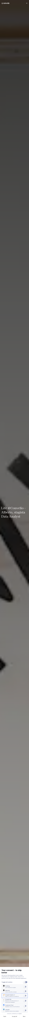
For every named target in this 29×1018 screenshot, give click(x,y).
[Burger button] (26, 3)
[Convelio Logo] (5, 3)
